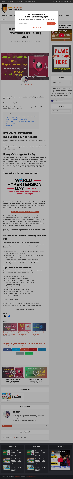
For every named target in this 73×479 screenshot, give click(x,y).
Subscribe (51, 23)
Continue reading (36, 28)
